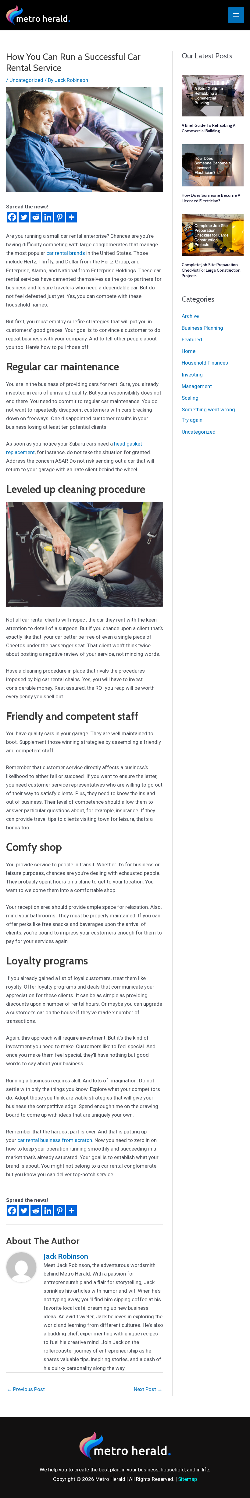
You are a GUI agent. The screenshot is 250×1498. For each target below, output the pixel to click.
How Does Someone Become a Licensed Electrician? (211, 198)
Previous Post (26, 1389)
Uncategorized (26, 80)
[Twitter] (24, 217)
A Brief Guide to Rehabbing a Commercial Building (208, 128)
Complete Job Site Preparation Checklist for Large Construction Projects (211, 270)
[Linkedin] (47, 217)
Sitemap (187, 1479)
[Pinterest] (59, 217)
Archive (190, 316)
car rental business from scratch (54, 1140)
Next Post (148, 1389)
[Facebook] (12, 217)
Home (188, 351)
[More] (71, 217)
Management (197, 386)
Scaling (190, 398)
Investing (192, 375)
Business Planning (202, 328)
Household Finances (205, 363)
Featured (192, 339)
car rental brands (65, 253)
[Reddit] (35, 217)
